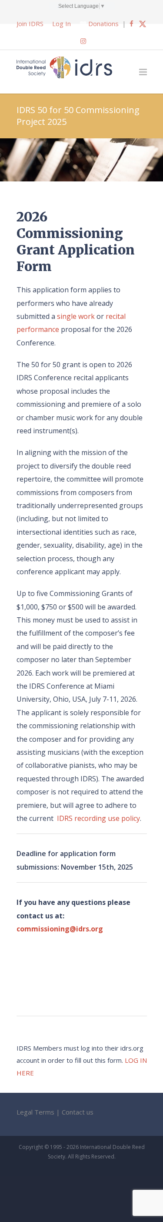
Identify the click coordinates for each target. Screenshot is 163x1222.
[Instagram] (83, 41)
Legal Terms (35, 1112)
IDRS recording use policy (98, 818)
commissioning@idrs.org (60, 929)
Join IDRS (30, 23)
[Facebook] (131, 23)
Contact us (77, 1112)
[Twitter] (142, 23)
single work (76, 316)
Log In (61, 23)
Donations (103, 23)
